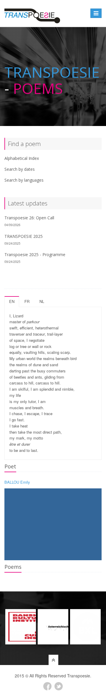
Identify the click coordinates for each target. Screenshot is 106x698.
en (11, 301)
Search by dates (19, 169)
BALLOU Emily (17, 482)
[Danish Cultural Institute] (20, 626)
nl (41, 301)
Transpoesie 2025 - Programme (34, 254)
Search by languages (24, 180)
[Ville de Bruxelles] (85, 626)
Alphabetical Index (21, 158)
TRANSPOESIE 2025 (23, 236)
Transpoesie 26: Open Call (29, 217)
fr (26, 301)
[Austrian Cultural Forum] (53, 626)
